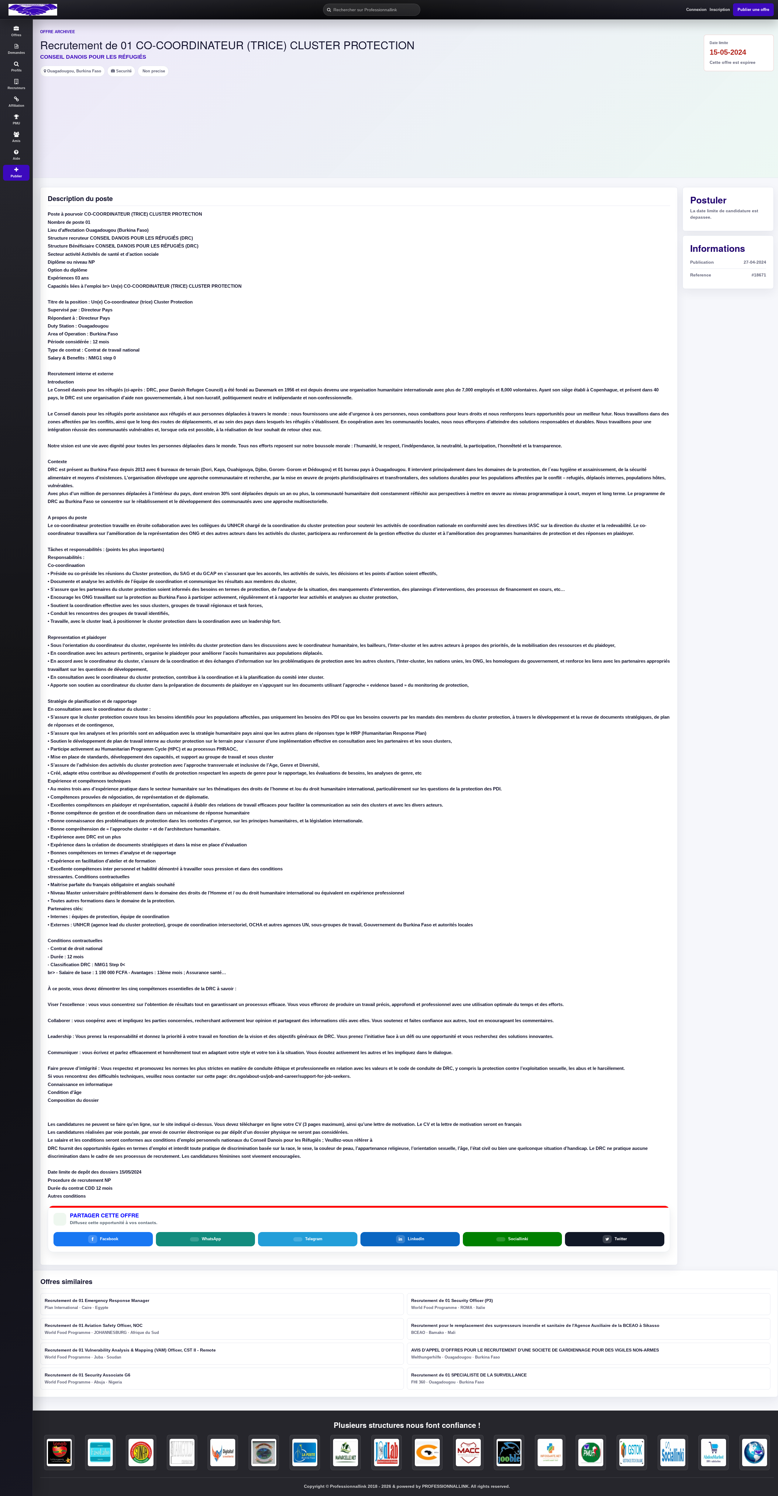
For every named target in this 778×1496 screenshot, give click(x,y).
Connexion (696, 9)
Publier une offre (753, 9)
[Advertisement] (405, 122)
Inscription (720, 9)
